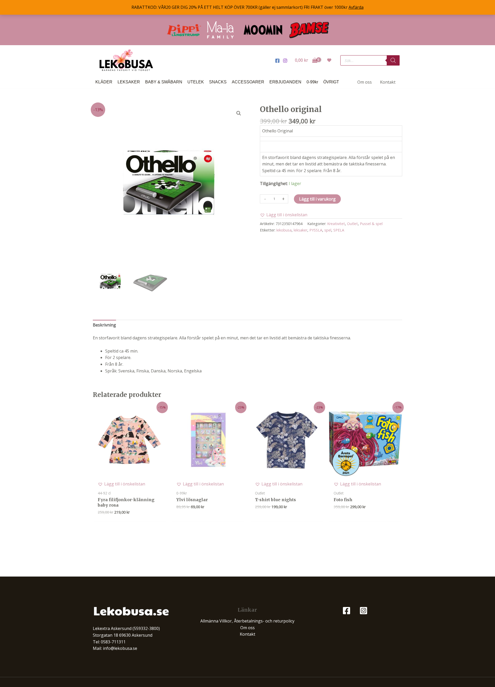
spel (327, 230)
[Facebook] (277, 60)
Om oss (247, 627)
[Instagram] (285, 60)
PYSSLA (315, 230)
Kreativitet (336, 223)
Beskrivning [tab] (104, 325)
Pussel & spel (371, 223)
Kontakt (247, 634)
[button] (238, 113)
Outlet (352, 223)
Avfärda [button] (356, 7)
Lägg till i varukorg (317, 199)
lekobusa (284, 230)
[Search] (393, 60)
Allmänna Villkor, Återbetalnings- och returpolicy (247, 621)
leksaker (300, 230)
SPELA (338, 230)
